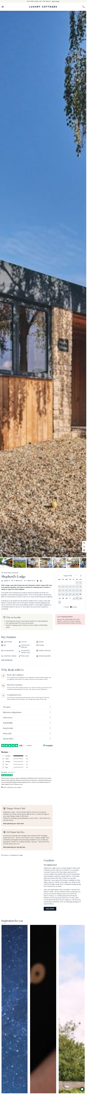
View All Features (6, 660)
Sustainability (8, 723)
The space (7, 707)
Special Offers (8, 738)
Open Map (20, 894)
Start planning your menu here (13, 823)
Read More (50, 909)
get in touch (55, 1)
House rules (7, 733)
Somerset (19, 594)
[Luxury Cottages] (43, 7)
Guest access (7, 717)
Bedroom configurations (12, 712)
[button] (2, 6)
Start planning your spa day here (14, 847)
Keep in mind (8, 728)
